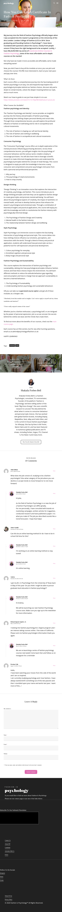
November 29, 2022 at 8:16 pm (17, 529)
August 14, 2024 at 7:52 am (16, 666)
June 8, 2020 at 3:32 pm (21, 493)
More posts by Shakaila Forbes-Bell (31, 442)
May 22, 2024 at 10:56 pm (21, 646)
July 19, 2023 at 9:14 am (21, 563)
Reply (54, 470)
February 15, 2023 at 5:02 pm (22, 598)
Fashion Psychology (38, 20)
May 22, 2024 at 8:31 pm (16, 623)
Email (5, 744)
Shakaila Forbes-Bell (11, 20)
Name (5, 735)
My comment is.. (7, 708)
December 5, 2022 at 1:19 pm (22, 546)
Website (5, 753)
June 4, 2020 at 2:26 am (15, 471)
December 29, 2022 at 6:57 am (17, 578)
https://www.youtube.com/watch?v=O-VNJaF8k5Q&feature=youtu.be (29, 100)
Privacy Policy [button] (8, 899)
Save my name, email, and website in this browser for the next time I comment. (23, 765)
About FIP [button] (7, 844)
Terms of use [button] (8, 896)
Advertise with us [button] (9, 851)
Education (12, 345)
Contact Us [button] (8, 840)
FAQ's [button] (6, 854)
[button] (57, 3)
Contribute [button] (7, 847)
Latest (17, 345)
